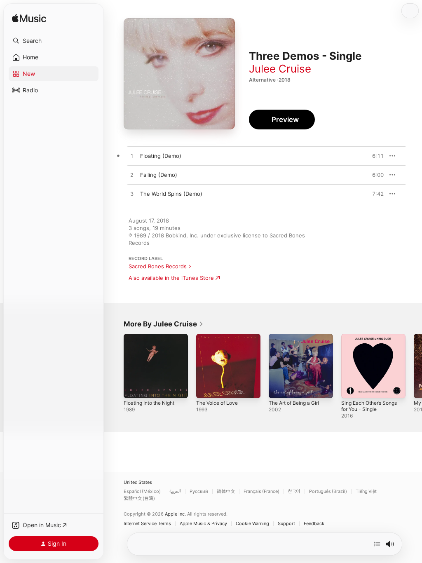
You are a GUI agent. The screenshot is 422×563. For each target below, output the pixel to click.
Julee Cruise (280, 68)
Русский (199, 491)
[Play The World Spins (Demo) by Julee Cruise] (132, 194)
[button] (53, 41)
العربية (175, 491)
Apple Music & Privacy (203, 523)
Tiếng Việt (366, 491)
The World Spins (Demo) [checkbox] (171, 193)
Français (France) (261, 491)
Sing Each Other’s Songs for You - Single (369, 406)
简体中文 (226, 491)
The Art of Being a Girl (294, 403)
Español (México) (142, 491)
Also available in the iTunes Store (171, 277)
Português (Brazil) (328, 491)
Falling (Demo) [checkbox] (158, 174)
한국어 (294, 491)
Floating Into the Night (149, 403)
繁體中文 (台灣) (139, 498)
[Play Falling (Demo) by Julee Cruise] (132, 175)
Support (286, 523)
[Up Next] (377, 544)
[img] (29, 18)
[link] (164, 323)
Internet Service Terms (147, 523)
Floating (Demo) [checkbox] (160, 155)
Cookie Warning (252, 523)
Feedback (314, 523)
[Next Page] (414, 366)
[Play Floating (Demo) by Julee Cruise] (132, 156)
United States (138, 482)
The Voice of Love (217, 403)
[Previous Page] (115, 366)
